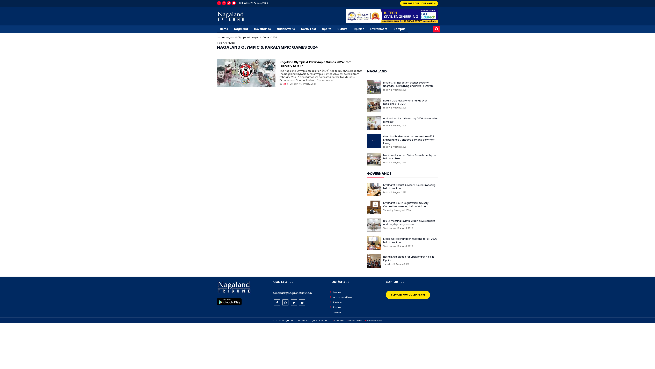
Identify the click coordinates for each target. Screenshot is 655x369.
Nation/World (286, 29)
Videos (337, 312)
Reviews (338, 302)
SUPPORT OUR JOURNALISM (419, 3)
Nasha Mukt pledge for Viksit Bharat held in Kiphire (408, 258)
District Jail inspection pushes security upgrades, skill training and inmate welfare (408, 84)
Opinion (359, 29)
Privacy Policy (374, 320)
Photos (337, 307)
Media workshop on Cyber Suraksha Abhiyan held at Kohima (409, 157)
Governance (262, 29)
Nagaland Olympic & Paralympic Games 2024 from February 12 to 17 (315, 64)
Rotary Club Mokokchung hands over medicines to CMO (405, 102)
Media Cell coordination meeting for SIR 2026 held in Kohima (410, 240)
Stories (337, 292)
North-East (308, 29)
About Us (339, 320)
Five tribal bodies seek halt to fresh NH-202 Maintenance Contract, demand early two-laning (409, 140)
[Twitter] (229, 3)
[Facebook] (219, 3)
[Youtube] (234, 3)
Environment (378, 29)
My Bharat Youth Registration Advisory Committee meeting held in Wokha (405, 204)
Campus (399, 29)
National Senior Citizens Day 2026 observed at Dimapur (410, 120)
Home (224, 29)
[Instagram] (224, 3)
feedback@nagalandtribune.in (292, 293)
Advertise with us (342, 297)
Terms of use (355, 320)
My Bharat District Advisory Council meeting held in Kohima (409, 186)
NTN (285, 83)
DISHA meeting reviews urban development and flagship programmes (409, 222)
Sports (326, 29)
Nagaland (241, 29)
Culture (342, 29)
